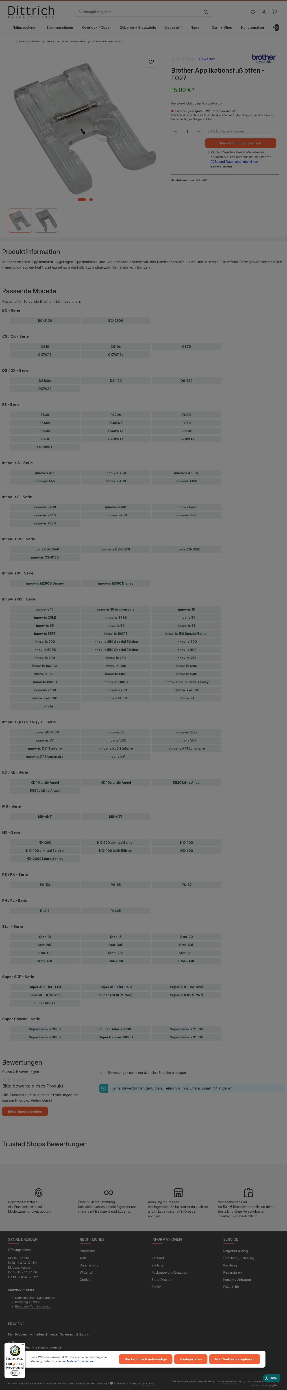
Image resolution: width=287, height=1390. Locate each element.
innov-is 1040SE (45, 666)
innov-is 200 (45, 642)
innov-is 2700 (116, 690)
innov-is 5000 (115, 698)
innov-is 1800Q (116, 682)
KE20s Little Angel (45, 790)
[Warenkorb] (274, 12)
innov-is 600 (186, 650)
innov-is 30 (187, 617)
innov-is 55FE (45, 633)
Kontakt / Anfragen (237, 1279)
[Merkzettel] (253, 12)
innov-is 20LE (45, 617)
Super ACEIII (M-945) (115, 995)
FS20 (45, 415)
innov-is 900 (45, 658)
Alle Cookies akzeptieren (234, 1359)
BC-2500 (115, 320)
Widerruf (86, 1272)
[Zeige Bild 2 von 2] (91, 199)
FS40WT (116, 423)
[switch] (15, 1373)
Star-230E (115, 961)
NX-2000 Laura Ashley (44, 859)
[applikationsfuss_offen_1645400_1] (85, 128)
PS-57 (187, 885)
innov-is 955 (186, 658)
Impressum (88, 1251)
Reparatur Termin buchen (33, 1306)
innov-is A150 (186, 481)
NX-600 (186, 851)
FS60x (187, 431)
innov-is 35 (45, 625)
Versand (158, 1258)
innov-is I (186, 698)
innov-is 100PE (116, 633)
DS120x (45, 381)
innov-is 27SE (116, 617)
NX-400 (186, 842)
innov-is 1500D (45, 682)
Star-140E (45, 961)
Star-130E (187, 953)
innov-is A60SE (186, 473)
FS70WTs (116, 439)
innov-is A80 (115, 481)
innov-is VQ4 (186, 740)
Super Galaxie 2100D (186, 1029)
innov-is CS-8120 (186, 549)
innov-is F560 (187, 515)
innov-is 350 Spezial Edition (115, 642)
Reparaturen (232, 1272)
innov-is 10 (45, 609)
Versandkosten (229, 1381)
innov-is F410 (115, 507)
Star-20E (45, 945)
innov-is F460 (45, 515)
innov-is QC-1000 (45, 732)
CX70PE (45, 355)
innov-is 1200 (186, 666)
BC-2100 (45, 320)
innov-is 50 (116, 625)
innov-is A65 (45, 481)
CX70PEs (116, 355)
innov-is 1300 (115, 674)
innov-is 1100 (115, 666)
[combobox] (138, 12)
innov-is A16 (44, 473)
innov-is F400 (45, 507)
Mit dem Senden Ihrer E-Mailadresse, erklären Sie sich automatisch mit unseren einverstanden (241, 159)
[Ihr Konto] (263, 12)
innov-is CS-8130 (45, 557)
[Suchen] (206, 12)
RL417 (45, 911)
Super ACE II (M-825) (186, 987)
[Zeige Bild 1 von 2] (82, 199)
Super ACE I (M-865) (116, 987)
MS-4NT (45, 816)
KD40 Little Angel (45, 782)
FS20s (116, 415)
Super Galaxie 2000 (45, 1029)
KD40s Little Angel (116, 782)
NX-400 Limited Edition (45, 851)
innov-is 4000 (186, 690)
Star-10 (45, 937)
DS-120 (116, 381)
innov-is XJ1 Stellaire (45, 748)
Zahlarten (158, 1265)
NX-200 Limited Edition (116, 842)
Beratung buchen (27, 1302)
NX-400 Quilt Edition (115, 851)
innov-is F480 (116, 515)
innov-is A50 (116, 473)
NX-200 (45, 842)
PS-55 (116, 885)
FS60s (45, 431)
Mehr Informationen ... (81, 1361)
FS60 (187, 423)
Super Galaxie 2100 (115, 1029)
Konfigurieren (191, 1359)
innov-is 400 (186, 642)
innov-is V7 (45, 740)
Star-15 (116, 937)
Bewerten (207, 59)
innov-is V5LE (187, 732)
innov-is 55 (187, 625)
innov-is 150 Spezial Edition (187, 633)
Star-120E (116, 953)
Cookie (85, 1279)
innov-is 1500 (186, 674)
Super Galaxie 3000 (45, 1037)
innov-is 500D (45, 650)
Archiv (156, 1287)
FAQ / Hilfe (231, 1287)
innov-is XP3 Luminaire (44, 756)
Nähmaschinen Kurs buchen (35, 1297)
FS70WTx (186, 439)
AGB (83, 1258)
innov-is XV (116, 756)
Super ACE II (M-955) (44, 995)
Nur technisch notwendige (145, 1359)
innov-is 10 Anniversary (116, 609)
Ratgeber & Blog (235, 1251)
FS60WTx (116, 431)
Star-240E (186, 961)
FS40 (186, 415)
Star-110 (45, 953)
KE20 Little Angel (186, 782)
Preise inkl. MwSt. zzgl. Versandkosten (196, 103)
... (153, 1251)
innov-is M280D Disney (45, 583)
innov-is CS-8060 (44, 549)
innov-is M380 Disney (115, 583)
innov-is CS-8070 (115, 549)
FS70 (45, 439)
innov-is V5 (116, 732)
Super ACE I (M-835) (45, 987)
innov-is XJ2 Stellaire (115, 748)
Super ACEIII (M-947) (186, 995)
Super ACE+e (45, 1003)
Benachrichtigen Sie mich (240, 143)
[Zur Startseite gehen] (31, 12)
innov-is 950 (116, 658)
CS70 (186, 346)
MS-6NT (115, 816)
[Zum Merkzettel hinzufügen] (151, 62)
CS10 (45, 346)
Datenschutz (89, 1265)
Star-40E (186, 945)
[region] (85, 142)
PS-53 (45, 885)
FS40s (45, 423)
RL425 (116, 911)
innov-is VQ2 (116, 740)
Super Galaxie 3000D (116, 1037)
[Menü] (22, 1345)
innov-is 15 (186, 609)
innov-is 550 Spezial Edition (115, 650)
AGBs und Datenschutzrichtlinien (234, 161)
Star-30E (116, 945)
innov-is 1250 (45, 674)
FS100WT (45, 447)
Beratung (230, 1265)
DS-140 (186, 381)
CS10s (116, 346)
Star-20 (186, 937)
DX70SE (45, 389)
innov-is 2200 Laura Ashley (187, 682)
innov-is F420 (187, 507)
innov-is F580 (45, 523)
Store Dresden (162, 1279)
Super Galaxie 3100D (186, 1037)
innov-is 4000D (44, 698)
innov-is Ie (45, 706)
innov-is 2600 (45, 690)
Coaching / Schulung (238, 1258)
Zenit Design (148, 1383)
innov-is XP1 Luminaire (186, 748)
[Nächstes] (276, 27)
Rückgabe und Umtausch (170, 1272)
